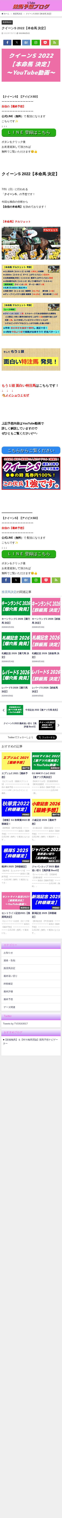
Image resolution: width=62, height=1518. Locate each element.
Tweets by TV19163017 (15, 1023)
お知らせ (8, 952)
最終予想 (8, 999)
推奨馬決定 (7, 22)
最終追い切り (11, 976)
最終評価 (8, 991)
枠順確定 (8, 984)
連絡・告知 (9, 960)
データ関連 (9, 1007)
